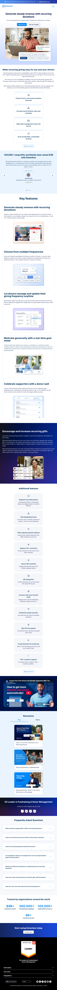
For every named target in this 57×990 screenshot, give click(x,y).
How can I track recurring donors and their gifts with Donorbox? (25, 877)
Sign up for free (28, 146)
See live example (34, 24)
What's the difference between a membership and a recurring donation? (25, 867)
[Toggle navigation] (53, 6)
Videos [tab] (37, 720)
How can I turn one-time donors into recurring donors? (22, 886)
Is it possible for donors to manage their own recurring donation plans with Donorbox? (25, 856)
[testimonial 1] (26, 190)
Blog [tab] (19, 720)
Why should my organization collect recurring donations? (23, 828)
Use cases (7, 971)
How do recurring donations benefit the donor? (20, 846)
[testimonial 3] (29, 190)
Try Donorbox (28, 932)
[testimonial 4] (30, 190)
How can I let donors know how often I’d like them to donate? (24, 837)
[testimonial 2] (27, 190)
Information (7, 967)
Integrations (8, 975)
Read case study (28, 170)
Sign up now (21, 24)
